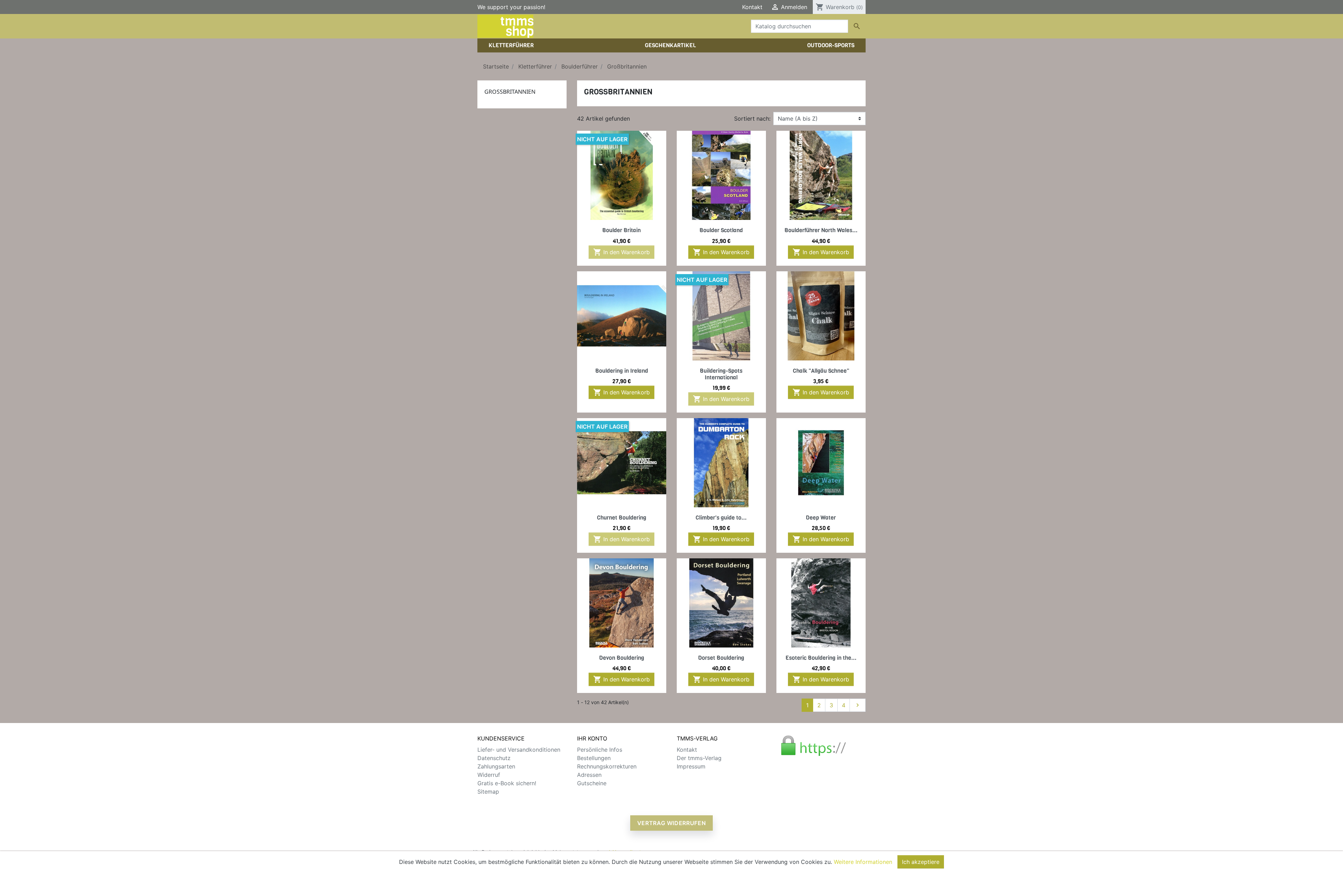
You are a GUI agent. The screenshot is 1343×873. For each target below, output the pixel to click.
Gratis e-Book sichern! (506, 783)
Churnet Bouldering (621, 517)
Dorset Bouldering (721, 657)
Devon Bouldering (621, 657)
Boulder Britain (621, 230)
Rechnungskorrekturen (607, 766)
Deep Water (821, 517)
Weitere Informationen (863, 861)
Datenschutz (494, 757)
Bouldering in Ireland (621, 370)
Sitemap (488, 791)
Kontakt (752, 6)
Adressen (589, 774)
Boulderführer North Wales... (821, 230)
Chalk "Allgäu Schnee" (821, 370)
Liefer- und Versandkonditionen (518, 749)
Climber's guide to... (721, 517)
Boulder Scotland (721, 230)
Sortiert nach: (752, 118)
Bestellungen (594, 757)
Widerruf (488, 774)
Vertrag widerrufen (671, 823)
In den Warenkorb (621, 252)
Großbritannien (509, 91)
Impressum (691, 766)
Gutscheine (591, 783)
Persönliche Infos (599, 749)
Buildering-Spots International (721, 374)
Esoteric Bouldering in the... (821, 657)
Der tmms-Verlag (699, 757)
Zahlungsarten (496, 766)
